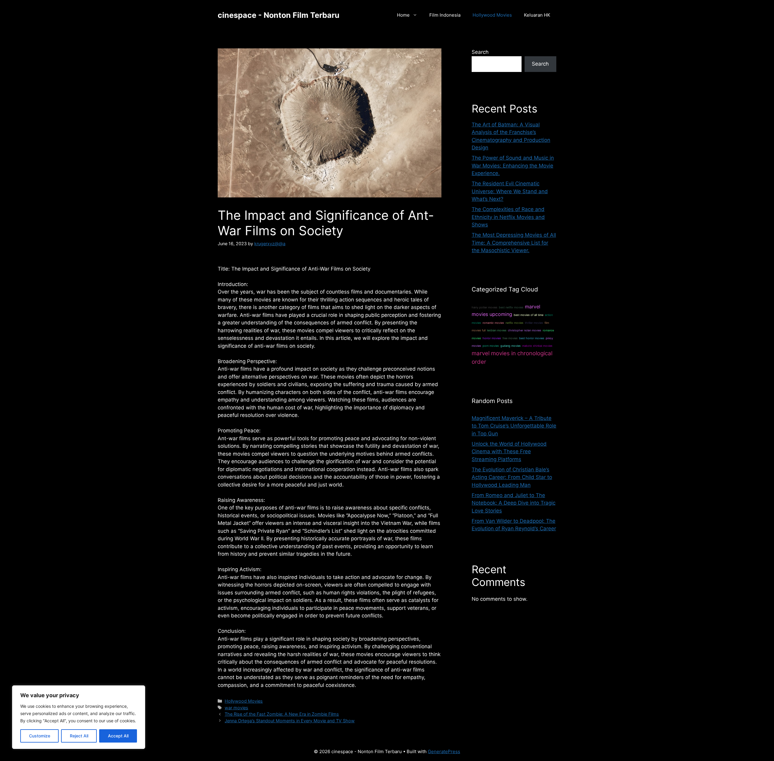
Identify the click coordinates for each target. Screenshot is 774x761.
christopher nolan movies (524, 330)
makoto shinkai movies (537, 345)
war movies (236, 707)
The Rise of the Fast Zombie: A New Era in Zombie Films (282, 714)
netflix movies (514, 322)
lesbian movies (496, 330)
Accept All (118, 735)
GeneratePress (444, 751)
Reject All (79, 735)
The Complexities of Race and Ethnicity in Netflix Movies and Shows (508, 217)
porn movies (491, 345)
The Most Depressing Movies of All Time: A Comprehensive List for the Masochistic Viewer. (514, 242)
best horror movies (531, 338)
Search (480, 52)
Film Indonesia (444, 15)
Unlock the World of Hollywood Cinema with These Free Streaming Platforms (509, 451)
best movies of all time (528, 315)
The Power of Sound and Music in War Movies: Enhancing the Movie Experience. (513, 165)
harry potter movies (484, 307)
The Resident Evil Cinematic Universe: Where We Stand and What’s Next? (510, 191)
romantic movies (493, 322)
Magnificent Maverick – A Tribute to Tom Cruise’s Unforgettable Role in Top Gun (514, 426)
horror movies (492, 338)
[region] (78, 717)
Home (403, 15)
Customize (39, 735)
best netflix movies (511, 307)
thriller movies (534, 322)
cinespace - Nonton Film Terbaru (279, 15)
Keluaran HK (537, 15)
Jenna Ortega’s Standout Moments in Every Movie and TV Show (290, 720)
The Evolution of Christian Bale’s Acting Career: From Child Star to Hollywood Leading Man (512, 477)
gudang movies (510, 345)
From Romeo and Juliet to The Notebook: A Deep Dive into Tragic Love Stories (513, 503)
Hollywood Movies (492, 15)
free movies (510, 338)
